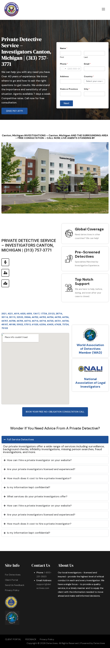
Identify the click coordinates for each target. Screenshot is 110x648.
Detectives (99, 643)
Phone (64, 64)
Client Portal (11, 579)
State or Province (69, 89)
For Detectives (12, 574)
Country (89, 76)
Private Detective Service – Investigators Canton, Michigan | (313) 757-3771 (26, 51)
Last (86, 57)
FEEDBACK (30, 639)
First (62, 57)
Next (66, 103)
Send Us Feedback (14, 585)
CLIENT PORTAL (13, 639)
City (87, 89)
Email (87, 64)
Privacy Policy (12, 590)
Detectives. (52, 643)
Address (64, 76)
